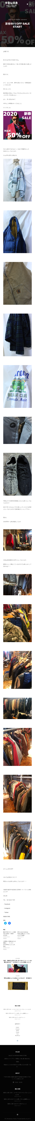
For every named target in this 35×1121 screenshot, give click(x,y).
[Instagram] (17, 1041)
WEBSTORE (6, 916)
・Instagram (6, 908)
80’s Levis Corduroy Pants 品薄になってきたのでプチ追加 (24, 933)
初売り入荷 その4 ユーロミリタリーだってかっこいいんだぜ (17, 1009)
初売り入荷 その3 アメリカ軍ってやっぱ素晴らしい (17, 1013)
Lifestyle (17, 1029)
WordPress (17, 1035)
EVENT (17, 1027)
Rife (6, 1118)
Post (18, 1034)
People (17, 1032)
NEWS (17, 1030)
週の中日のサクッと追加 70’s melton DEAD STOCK (10, 933)
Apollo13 (28, 1118)
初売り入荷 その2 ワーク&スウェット (17, 1017)
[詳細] (27, 4)
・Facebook (6, 904)
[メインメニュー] (30, 4)
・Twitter (6, 912)
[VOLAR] (11, 4)
